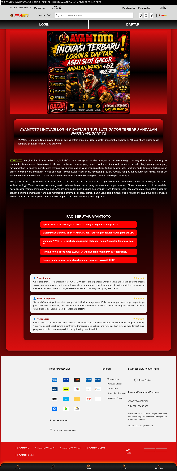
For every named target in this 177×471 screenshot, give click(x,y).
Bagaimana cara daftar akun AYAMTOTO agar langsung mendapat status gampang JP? (88, 233)
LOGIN (44, 24)
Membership (39, 8)
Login (53, 468)
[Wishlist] (140, 15)
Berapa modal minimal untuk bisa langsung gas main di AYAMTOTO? (79, 260)
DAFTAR (132, 24)
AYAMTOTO (16, 160)
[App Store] (161, 451)
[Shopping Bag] (146, 15)
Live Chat (159, 468)
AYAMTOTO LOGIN (45, 448)
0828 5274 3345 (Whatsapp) (140, 425)
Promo (17, 468)
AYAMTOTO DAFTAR (71, 448)
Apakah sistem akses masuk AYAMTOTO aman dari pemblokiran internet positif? (85, 252)
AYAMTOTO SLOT (97, 448)
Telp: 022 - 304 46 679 (138, 406)
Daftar (88, 468)
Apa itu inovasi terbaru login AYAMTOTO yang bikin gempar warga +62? (80, 224)
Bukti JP (123, 468)
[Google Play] (149, 451)
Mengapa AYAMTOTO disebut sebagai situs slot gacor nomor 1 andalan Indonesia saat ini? (88, 242)
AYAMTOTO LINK (26, 455)
